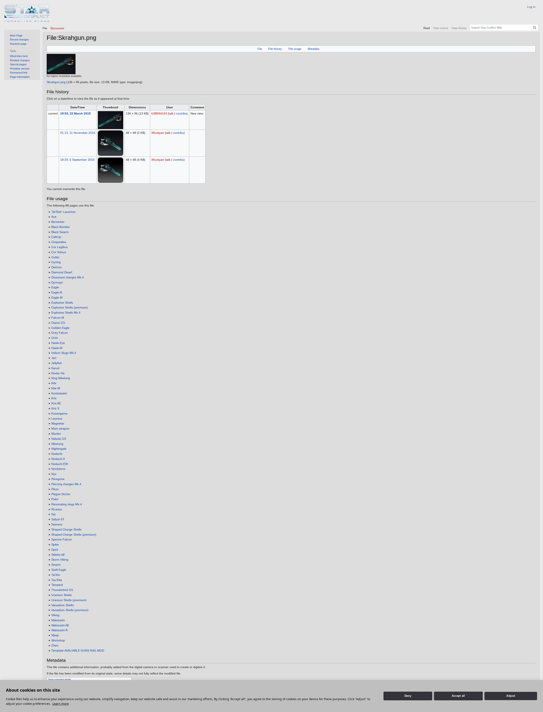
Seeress (56, 524)
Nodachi (56, 453)
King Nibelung (60, 378)
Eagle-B (56, 292)
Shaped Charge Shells (66, 529)
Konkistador (59, 393)
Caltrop (56, 237)
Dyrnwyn (57, 282)
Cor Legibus (59, 247)
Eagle (55, 287)
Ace (53, 216)
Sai (53, 514)
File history (275, 48)
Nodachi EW (59, 464)
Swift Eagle (58, 569)
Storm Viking (59, 559)
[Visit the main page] (27, 13)
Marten (56, 433)
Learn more (60, 704)
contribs (181, 113)
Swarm (56, 564)
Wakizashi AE (60, 625)
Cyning (56, 262)
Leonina (56, 418)
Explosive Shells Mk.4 (65, 312)
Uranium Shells (61, 595)
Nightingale (58, 448)
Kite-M (55, 388)
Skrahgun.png (56, 82)
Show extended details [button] (59, 679)
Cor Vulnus (58, 252)
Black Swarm (60, 232)
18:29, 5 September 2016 (77, 159)
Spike (55, 544)
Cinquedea (58, 242)
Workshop (58, 640)
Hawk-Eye (58, 343)
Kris (53, 398)
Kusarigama (59, 413)
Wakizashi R (59, 630)
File (260, 48)
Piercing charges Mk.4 (66, 484)
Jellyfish (56, 363)
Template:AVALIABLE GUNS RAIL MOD (77, 650)
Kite (53, 383)
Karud (55, 368)
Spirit (54, 549)
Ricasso (56, 509)
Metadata (313, 48)
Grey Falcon (59, 332)
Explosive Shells (62, 302)
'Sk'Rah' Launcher (63, 212)
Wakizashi (58, 620)
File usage (294, 48)
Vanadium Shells (62, 605)
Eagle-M (57, 297)
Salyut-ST (57, 519)
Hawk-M (56, 348)
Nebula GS (58, 438)
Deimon (56, 267)
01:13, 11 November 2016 (77, 132)
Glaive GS (58, 322)
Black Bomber (60, 227)
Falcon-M (57, 317)
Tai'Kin (55, 575)
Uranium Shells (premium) (69, 600)
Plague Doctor (60, 494)
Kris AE (56, 403)
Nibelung (57, 443)
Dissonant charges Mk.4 (67, 277)
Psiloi (54, 499)
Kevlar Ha (57, 373)
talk (171, 113)
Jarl (53, 358)
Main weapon (60, 428)
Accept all (458, 695)
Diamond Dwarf (61, 272)
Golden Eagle (60, 327)
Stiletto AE (58, 554)
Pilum (55, 489)
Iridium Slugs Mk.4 (63, 353)
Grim (54, 337)
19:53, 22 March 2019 (75, 113)
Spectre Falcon (61, 539)
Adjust (510, 695)
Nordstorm (58, 468)
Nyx (53, 474)
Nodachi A (58, 459)
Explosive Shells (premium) (69, 307)
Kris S (55, 408)
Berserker (57, 221)
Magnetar (57, 423)
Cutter (55, 257)
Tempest (57, 584)
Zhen (54, 645)
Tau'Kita (56, 580)
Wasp (55, 635)
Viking (55, 615)
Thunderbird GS (62, 590)
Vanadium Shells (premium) (69, 610)
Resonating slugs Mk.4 (66, 504)
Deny (407, 695)
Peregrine (57, 479)
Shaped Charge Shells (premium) (73, 534)
